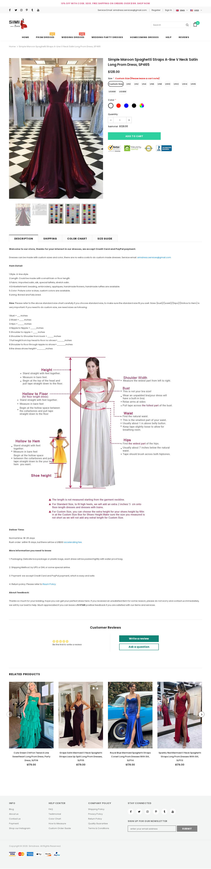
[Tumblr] (33, 10)
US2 (136, 84)
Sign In (168, 10)
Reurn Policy (49, 584)
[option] (56, 128)
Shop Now (143, 3)
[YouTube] (39, 10)
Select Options (31, 714)
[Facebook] (11, 10)
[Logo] (18, 24)
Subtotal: (113, 126)
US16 (193, 84)
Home (12, 46)
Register (156, 10)
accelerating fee (73, 542)
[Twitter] (17, 10)
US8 (160, 84)
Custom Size (116, 84)
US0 (128, 84)
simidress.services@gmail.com (154, 257)
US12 (176, 84)
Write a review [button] (139, 638)
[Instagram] (22, 10)
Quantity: (113, 114)
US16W (112, 91)
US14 (184, 84)
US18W (122, 91)
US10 (167, 84)
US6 (152, 84)
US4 (144, 84)
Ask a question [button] (139, 647)
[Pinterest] (28, 10)
